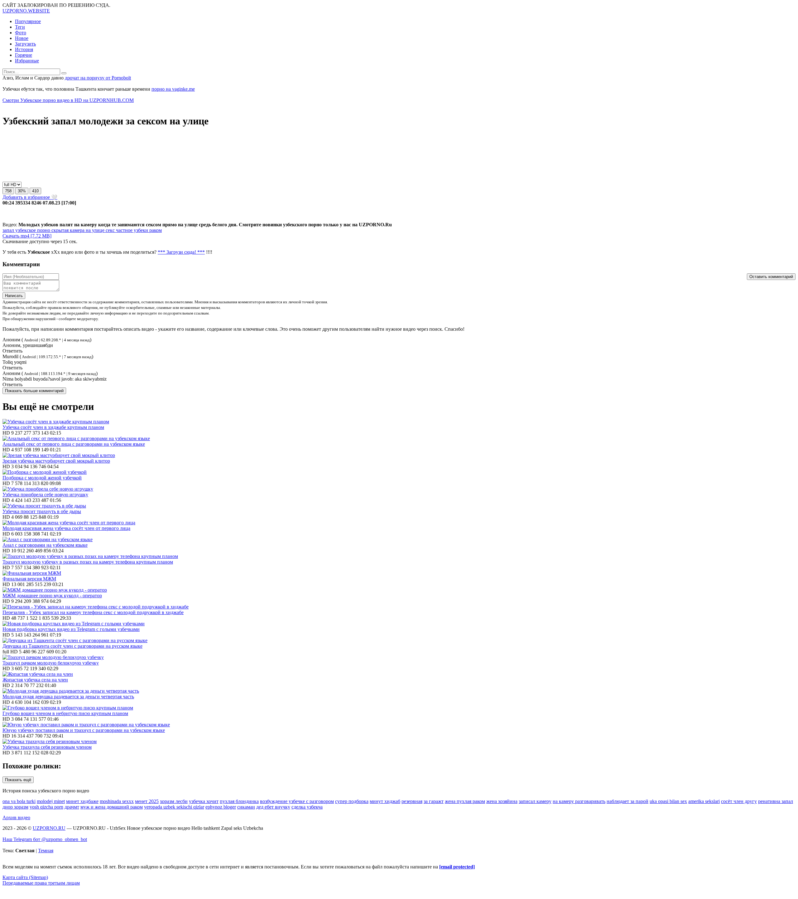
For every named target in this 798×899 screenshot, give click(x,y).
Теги (20, 27)
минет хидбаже (82, 801)
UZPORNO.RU (49, 828)
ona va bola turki (19, 801)
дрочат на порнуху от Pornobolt (98, 77)
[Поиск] (63, 73)
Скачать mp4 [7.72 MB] (26, 235)
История (24, 49)
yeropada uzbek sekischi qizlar (174, 807)
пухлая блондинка (239, 801)
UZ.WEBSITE (26, 10)
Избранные (27, 60)
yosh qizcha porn (46, 807)
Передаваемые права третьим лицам (41, 883)
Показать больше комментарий (34, 390)
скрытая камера (67, 230)
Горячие (23, 55)
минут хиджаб (385, 801)
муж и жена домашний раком (111, 807)
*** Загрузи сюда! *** (181, 252)
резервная (411, 801)
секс (109, 230)
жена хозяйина (501, 801)
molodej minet (51, 801)
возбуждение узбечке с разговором (297, 801)
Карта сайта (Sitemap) (25, 877)
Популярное (28, 21)
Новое (21, 38)
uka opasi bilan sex (668, 801)
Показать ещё (18, 779)
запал (8, 230)
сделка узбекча (307, 807)
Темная (45, 850)
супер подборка (351, 801)
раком (155, 230)
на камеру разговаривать (579, 801)
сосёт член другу (739, 801)
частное (123, 230)
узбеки (140, 230)
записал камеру (535, 801)
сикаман (246, 807)
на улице (94, 230)
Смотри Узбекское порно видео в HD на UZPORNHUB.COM (68, 100)
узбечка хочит (204, 801)
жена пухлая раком (465, 801)
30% (22, 191)
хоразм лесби (174, 801)
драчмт (72, 807)
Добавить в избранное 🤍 (29, 197)
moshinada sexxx (117, 801)
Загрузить (25, 43)
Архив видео (16, 817)
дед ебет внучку (273, 807)
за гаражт (434, 801)
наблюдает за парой (627, 801)
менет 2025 (147, 801)
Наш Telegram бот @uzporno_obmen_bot (44, 839)
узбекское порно (32, 230)
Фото (20, 32)
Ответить (12, 350)
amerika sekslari (704, 801)
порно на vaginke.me (173, 89)
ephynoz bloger (220, 807)
